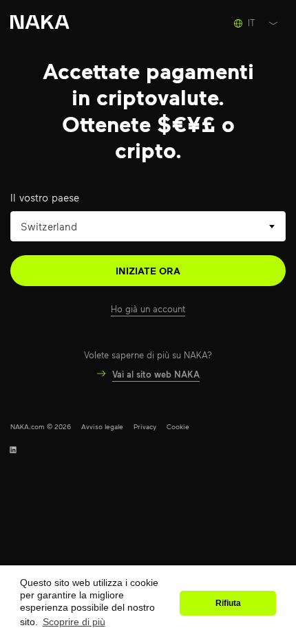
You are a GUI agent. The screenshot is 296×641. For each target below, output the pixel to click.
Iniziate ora (148, 270)
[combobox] (148, 226)
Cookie (178, 426)
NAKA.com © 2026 (40, 426)
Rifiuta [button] (228, 603)
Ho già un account (148, 308)
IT (251, 22)
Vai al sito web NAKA (156, 374)
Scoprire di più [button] (74, 621)
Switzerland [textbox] (49, 226)
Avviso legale (102, 426)
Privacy (145, 426)
